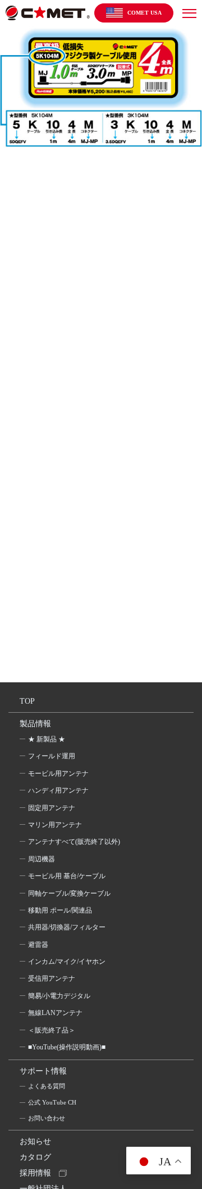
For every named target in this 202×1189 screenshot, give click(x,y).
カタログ (35, 1157)
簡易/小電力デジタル (59, 996)
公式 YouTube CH (52, 1102)
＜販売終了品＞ (51, 1030)
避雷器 (38, 945)
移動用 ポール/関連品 (60, 910)
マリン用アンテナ (55, 825)
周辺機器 (41, 859)
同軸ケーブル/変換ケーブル (69, 893)
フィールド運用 (51, 756)
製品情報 (35, 723)
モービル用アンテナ (58, 773)
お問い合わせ (46, 1118)
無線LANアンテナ (55, 1013)
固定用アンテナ (51, 808)
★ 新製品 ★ (46, 739)
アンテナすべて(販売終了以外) (74, 842)
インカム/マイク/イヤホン (66, 961)
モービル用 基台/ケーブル (66, 876)
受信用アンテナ (51, 978)
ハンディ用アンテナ (58, 790)
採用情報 (35, 1173)
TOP (27, 701)
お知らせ (35, 1141)
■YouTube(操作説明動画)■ (66, 1047)
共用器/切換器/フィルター (66, 927)
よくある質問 (46, 1086)
